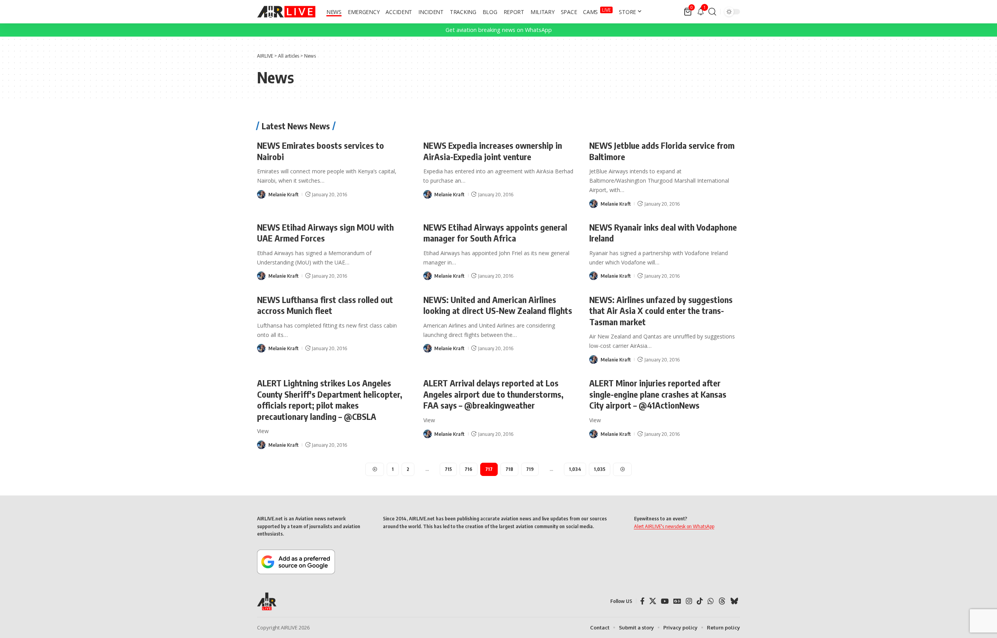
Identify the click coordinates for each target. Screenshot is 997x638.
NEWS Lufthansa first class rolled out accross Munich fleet (325, 305)
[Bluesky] (734, 601)
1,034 (575, 469)
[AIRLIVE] (286, 12)
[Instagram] (689, 601)
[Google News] (677, 601)
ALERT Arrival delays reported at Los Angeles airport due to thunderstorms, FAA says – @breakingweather (493, 394)
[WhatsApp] (711, 601)
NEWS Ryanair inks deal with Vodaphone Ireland (663, 233)
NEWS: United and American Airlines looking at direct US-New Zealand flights (497, 305)
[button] (712, 11)
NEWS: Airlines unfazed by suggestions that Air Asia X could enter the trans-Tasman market (661, 310)
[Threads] (722, 601)
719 (530, 469)
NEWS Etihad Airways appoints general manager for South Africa (495, 233)
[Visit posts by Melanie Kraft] (261, 194)
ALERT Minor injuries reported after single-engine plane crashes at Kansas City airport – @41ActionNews (657, 394)
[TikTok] (700, 601)
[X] (652, 601)
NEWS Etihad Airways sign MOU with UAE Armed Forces (325, 233)
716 (468, 469)
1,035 (599, 469)
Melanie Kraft (283, 194)
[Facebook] (642, 601)
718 (509, 469)
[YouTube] (665, 601)
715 (448, 469)
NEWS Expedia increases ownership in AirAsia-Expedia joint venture (492, 151)
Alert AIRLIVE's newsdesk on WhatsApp (674, 526)
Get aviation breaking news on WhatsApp (499, 29)
